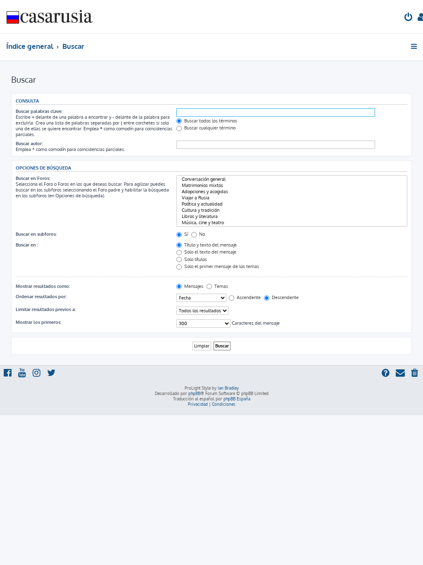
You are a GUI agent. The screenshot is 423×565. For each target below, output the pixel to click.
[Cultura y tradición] (291, 210)
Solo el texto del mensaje (209, 252)
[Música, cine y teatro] (291, 223)
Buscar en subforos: (36, 234)
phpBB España (236, 398)
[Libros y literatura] (291, 216)
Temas (220, 286)
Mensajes (193, 286)
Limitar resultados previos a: (46, 309)
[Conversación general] (291, 179)
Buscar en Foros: (33, 178)
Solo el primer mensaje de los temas (221, 266)
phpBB (194, 393)
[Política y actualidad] (291, 204)
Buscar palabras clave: (39, 111)
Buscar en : (27, 245)
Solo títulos (195, 259)
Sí (185, 234)
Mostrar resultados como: (43, 286)
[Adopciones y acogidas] (291, 192)
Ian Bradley (228, 387)
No (201, 234)
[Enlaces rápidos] (414, 46)
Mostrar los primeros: (38, 322)
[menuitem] (408, 18)
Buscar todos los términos (210, 121)
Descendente (285, 297)
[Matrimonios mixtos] (291, 185)
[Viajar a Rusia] (291, 198)
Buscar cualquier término (209, 128)
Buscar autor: (29, 143)
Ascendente (248, 297)
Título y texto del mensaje (210, 245)
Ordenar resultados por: (41, 296)
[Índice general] (50, 16)
